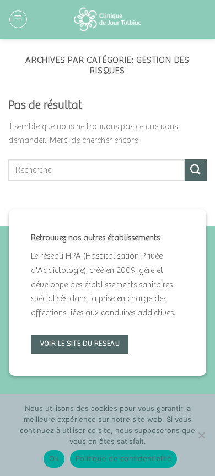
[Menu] (18, 19)
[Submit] (196, 170)
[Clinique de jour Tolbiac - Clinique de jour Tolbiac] (107, 19)
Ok (54, 458)
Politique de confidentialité (123, 458)
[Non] (201, 438)
